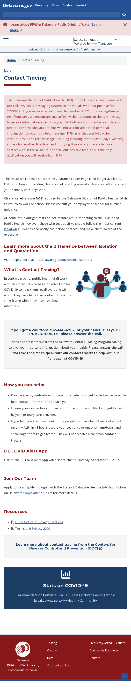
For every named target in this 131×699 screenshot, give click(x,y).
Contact (80, 5)
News (55, 5)
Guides (67, 5)
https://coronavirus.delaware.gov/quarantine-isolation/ (51, 260)
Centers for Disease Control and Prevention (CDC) (72, 546)
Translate (105, 43)
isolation (10, 229)
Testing (52, 643)
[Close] (125, 24)
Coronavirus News (59, 665)
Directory (41, 5)
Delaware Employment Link (30, 493)
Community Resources (104, 650)
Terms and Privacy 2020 (32, 528)
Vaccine (52, 650)
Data (50, 658)
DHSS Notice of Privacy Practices (39, 522)
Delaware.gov (17, 5)
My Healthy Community (80, 600)
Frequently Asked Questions (108, 643)
